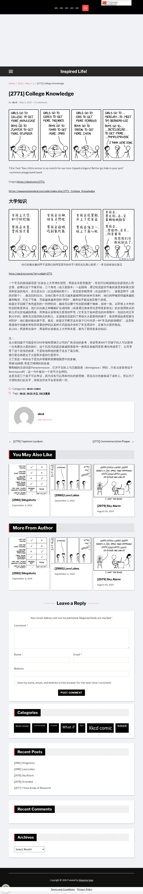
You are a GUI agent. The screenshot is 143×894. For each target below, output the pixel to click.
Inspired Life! (74, 71)
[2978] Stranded (23, 781)
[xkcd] (72, 8)
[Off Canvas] (11, 71)
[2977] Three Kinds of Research (32, 788)
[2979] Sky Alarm (109, 506)
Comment (21, 625)
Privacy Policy (84, 889)
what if (68, 727)
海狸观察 (122, 725)
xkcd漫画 (44, 393)
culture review (39, 725)
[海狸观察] (61, 8)
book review (22, 725)
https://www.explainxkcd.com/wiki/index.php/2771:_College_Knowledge (52, 191)
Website (19, 668)
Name (18, 654)
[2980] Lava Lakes (67, 495)
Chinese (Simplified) (110, 3)
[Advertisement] (71, 40)
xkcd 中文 (32, 393)
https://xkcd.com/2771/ (31, 181)
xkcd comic (34, 389)
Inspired (54, 725)
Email (77, 654)
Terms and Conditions (63, 889)
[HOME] (56, 8)
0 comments (40, 102)
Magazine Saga (86, 880)
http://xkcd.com (45, 419)
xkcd (14, 102)
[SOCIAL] (77, 8)
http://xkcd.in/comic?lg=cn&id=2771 (30, 273)
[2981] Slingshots (24, 500)
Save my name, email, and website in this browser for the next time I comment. (64, 682)
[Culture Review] (66, 8)
